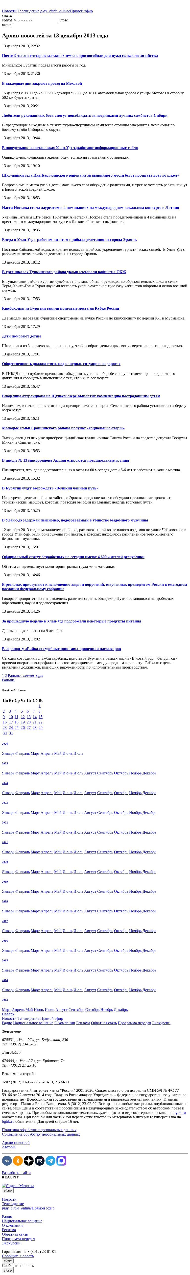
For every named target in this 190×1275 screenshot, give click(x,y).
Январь (8, 753)
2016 (5, 940)
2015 (5, 960)
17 (11, 722)
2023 (5, 802)
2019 (5, 881)
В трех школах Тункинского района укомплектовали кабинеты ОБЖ (64, 272)
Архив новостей (16, 1143)
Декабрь (149, 773)
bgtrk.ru (179, 1112)
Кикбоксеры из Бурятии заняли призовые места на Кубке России (60, 308)
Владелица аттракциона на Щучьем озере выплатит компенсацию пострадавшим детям (81, 396)
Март (35, 753)
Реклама (83, 1023)
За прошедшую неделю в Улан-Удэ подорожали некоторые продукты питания (71, 621)
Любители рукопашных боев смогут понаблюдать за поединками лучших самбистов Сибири (84, 115)
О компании (64, 1023)
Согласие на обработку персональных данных (41, 1134)
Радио (7, 1023)
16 (5, 722)
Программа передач (134, 1023)
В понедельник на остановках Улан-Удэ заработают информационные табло (70, 148)
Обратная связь (104, 1023)
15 (41, 717)
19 (23, 722)
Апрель (47, 753)
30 (5, 733)
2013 (5, 999)
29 (41, 727)
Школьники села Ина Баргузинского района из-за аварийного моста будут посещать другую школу (90, 175)
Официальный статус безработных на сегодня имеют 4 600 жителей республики (73, 557)
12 (23, 717)
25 (17, 727)
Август (90, 773)
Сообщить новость (18, 1256)
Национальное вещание (33, 1023)
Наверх (8, 1014)
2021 (5, 842)
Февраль (22, 753)
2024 (5, 783)
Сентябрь (105, 773)
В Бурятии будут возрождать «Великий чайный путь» (50, 488)
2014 (5, 980)
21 (35, 722)
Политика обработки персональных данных (39, 1130)
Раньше (25, 675)
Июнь (67, 753)
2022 (5, 822)
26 (23, 727)
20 (29, 722)
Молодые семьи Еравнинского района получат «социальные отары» (63, 428)
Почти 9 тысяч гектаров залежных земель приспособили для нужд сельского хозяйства (80, 55)
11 (16, 717)
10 (11, 717)
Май (58, 753)
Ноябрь (135, 773)
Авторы (8, 1147)
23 (5, 727)
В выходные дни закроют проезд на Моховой (42, 83)
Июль (78, 753)
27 (29, 727)
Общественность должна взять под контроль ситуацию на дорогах (61, 364)
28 (35, 727)
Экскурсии (161, 1023)
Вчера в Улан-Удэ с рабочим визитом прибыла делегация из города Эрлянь (69, 239)
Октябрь (121, 773)
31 (11, 733)
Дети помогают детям (21, 336)
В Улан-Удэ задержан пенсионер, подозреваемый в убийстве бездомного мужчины (75, 520)
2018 (5, 901)
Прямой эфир (66, 11)
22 (41, 722)
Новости (9, 11)
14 (35, 717)
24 (11, 727)
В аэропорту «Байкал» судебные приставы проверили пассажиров (61, 649)
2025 (5, 763)
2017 (5, 921)
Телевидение (28, 11)
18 (17, 722)
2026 (5, 743)
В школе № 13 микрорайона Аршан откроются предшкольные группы (65, 460)
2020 (5, 861)
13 (29, 717)
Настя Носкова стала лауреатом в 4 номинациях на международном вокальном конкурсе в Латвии (90, 207)
